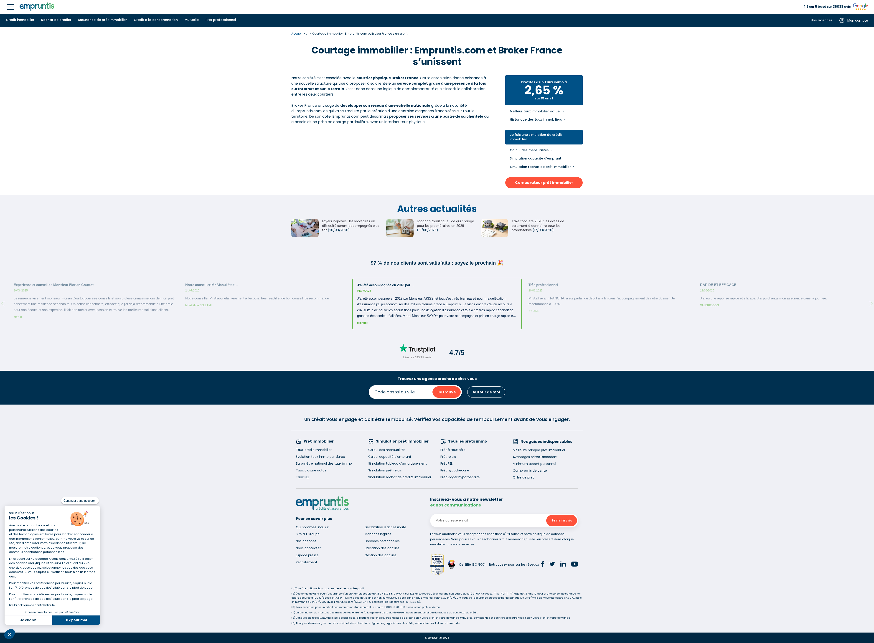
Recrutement (306, 562)
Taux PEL (302, 477)
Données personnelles (382, 541)
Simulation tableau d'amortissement (397, 463)
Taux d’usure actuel (311, 470)
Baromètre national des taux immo (324, 463)
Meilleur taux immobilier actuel (535, 111)
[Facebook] (542, 564)
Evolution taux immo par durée (320, 456)
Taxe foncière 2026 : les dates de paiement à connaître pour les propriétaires (538, 225)
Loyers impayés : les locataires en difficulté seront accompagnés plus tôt (350, 225)
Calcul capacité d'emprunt (389, 456)
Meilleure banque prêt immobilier (539, 450)
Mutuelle (192, 20)
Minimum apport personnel (534, 463)
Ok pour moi (76, 620)
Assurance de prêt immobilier (102, 20)
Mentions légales (378, 534)
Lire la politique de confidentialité (32, 605)
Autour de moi (486, 392)
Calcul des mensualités (529, 150)
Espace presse (307, 555)
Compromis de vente (530, 470)
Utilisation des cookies (382, 548)
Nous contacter (308, 548)
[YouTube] (574, 565)
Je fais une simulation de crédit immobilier (536, 137)
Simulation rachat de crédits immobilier (399, 477)
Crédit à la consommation (156, 20)
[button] (9, 634)
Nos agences (821, 20)
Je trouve (446, 392)
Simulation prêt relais (385, 470)
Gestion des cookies (380, 555)
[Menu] (10, 7)
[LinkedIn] (563, 564)
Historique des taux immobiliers (536, 119)
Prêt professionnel (221, 20)
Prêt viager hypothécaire (460, 477)
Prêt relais (448, 456)
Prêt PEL (446, 463)
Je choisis (28, 620)
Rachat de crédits (56, 20)
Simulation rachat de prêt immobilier (540, 167)
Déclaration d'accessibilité (385, 527)
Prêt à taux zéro (452, 450)
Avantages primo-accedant (535, 457)
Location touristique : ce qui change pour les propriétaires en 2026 (445, 223)
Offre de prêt (523, 477)
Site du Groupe (308, 534)
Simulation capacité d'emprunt (535, 158)
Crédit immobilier (20, 20)
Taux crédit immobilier (314, 450)
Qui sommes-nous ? (312, 527)
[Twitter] (552, 565)
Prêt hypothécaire (454, 470)
